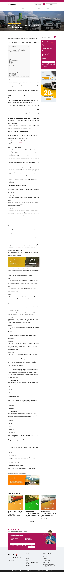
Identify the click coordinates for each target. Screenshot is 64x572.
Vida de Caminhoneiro (18, 23)
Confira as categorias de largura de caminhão (16, 72)
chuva (18, 247)
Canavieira (12, 66)
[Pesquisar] (55, 37)
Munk (11, 63)
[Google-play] (20, 558)
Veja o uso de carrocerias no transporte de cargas (16, 49)
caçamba (9, 312)
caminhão (34, 133)
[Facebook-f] (8, 558)
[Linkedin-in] (18, 558)
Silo (11, 64)
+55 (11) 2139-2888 (11, 1)
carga (10, 167)
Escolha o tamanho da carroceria (14, 51)
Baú (10, 59)
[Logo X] (15, 558)
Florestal (12, 67)
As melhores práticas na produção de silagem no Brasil (32, 515)
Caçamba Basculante (14, 65)
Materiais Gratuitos (30, 511)
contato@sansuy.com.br (19, 1)
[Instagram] (11, 558)
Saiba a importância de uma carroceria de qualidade (17, 50)
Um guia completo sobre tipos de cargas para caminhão (48, 515)
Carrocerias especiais (13, 75)
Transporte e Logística (11, 23)
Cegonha (11, 62)
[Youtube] (13, 558)
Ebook (26, 511)
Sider (11, 61)
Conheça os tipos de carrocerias (14, 52)
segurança (20, 142)
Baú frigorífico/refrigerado (14, 60)
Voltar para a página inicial (53, 1)
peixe (38, 270)
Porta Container (12, 58)
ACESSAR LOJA (52, 4)
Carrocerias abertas (13, 73)
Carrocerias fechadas (13, 74)
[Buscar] (44, 4)
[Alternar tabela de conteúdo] (28, 46)
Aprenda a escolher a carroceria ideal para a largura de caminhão (19, 76)
